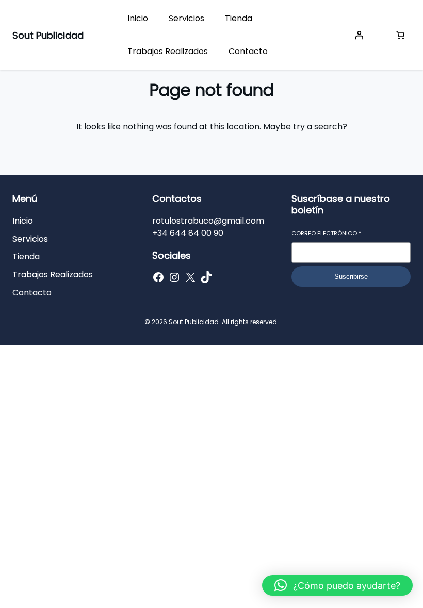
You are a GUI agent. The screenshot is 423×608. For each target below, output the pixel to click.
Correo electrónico (326, 234)
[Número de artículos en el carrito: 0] (400, 35)
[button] (337, 585)
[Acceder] (359, 35)
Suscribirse (351, 276)
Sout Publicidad (48, 35)
